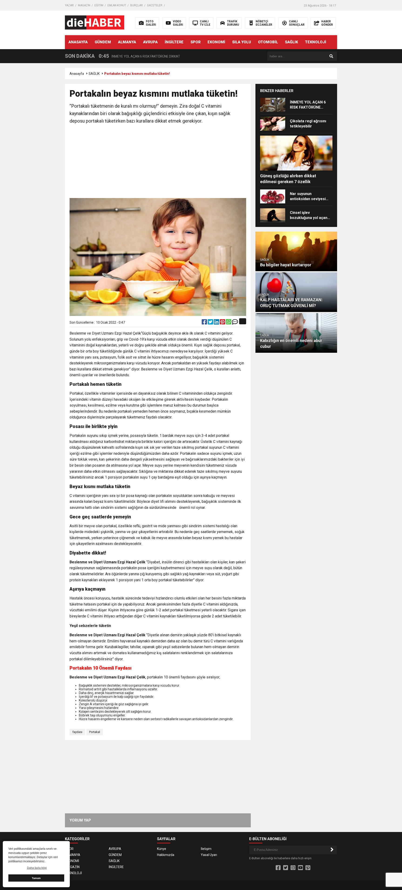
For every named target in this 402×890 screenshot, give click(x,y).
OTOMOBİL (268, 42)
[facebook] (205, 323)
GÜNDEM (103, 42)
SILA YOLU (241, 42)
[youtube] (300, 868)
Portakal (94, 732)
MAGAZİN (84, 5)
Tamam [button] (36, 878)
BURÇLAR (136, 5)
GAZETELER (154, 5)
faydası (77, 732)
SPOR (196, 42)
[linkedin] (217, 323)
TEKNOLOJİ (315, 42)
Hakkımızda (165, 855)
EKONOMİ (216, 42)
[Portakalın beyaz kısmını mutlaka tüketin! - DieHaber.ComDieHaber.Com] (94, 22)
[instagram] (293, 868)
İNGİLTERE (174, 42)
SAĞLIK (291, 42)
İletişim (206, 849)
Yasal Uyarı (209, 855)
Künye (161, 849)
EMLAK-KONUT (116, 5)
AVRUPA (150, 42)
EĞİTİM (98, 5)
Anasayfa (77, 73)
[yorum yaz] (235, 323)
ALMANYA (127, 42)
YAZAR (69, 5)
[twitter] (211, 323)
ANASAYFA (78, 42)
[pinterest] (223, 323)
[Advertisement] (158, 162)
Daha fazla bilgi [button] (37, 867)
